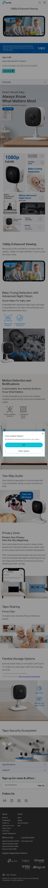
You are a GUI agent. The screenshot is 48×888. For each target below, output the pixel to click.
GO (24, 445)
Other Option (23, 451)
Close (43, 433)
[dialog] (24, 444)
